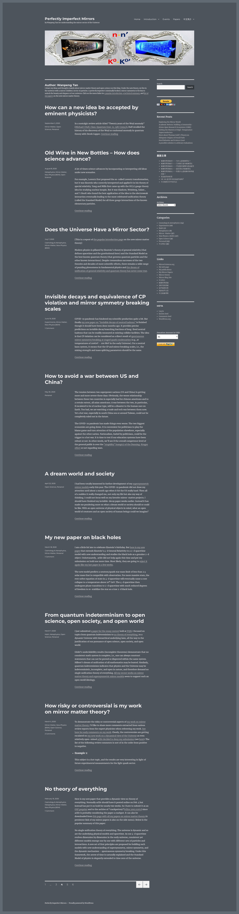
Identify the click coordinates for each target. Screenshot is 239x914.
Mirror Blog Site (165, 277)
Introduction (150, 19)
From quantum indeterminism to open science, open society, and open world (95, 618)
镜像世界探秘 (164, 283)
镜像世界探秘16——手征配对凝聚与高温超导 (177, 166)
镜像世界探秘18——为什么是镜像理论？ (176, 161)
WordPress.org (165, 319)
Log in (161, 311)
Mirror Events (164, 275)
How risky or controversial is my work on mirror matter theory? (93, 709)
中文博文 (162, 244)
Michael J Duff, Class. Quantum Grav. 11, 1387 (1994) (101, 127)
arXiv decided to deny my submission (115, 739)
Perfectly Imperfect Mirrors (69, 19)
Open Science (50, 487)
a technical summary (131, 93)
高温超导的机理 (166, 177)
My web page (164, 267)
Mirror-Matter (50, 127)
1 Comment (49, 328)
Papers (176, 19)
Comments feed (165, 316)
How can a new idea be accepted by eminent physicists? (91, 110)
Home (137, 19)
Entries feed (163, 314)
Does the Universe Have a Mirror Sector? (97, 229)
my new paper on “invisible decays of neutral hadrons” (109, 322)
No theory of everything (76, 789)
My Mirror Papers (166, 272)
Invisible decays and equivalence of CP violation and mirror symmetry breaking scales (97, 303)
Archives (160, 202)
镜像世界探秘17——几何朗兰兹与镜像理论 (176, 163)
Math (47, 634)
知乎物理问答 (164, 288)
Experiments (50, 322)
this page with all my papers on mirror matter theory (119, 816)
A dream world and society (80, 474)
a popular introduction (113, 93)
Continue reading (109, 134)
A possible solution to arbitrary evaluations (176, 143)
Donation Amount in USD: (168, 333)
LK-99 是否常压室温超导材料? (172, 179)
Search (159, 84)
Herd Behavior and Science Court (172, 140)
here (141, 739)
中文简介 (187, 19)
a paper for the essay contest (105, 631)
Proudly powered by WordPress (81, 903)
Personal (55, 129)
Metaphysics (50, 172)
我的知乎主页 (164, 291)
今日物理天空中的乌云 (169, 182)
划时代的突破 (164, 285)
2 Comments (50, 734)
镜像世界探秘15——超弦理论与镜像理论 (176, 169)
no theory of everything (126, 634)
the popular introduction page (108, 239)
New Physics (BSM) (52, 175)
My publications (165, 270)
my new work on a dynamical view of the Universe (112, 735)
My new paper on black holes (83, 537)
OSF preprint (81, 809)
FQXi (129, 631)
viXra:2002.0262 (133, 809)
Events (166, 19)
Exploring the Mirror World (170, 122)
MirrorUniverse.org (166, 264)
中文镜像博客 (164, 293)
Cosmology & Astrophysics (55, 243)
